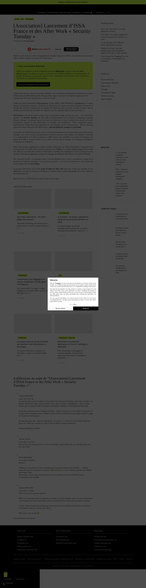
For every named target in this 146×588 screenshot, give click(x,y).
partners (59, 283)
